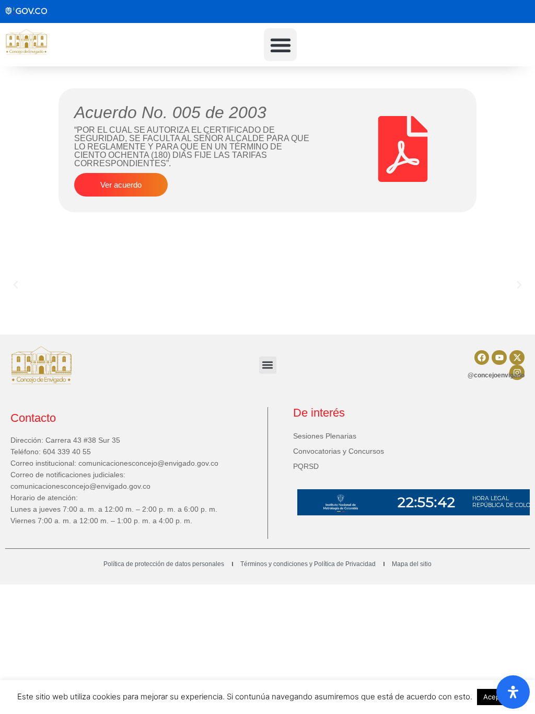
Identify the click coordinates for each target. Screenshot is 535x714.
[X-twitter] (517, 357)
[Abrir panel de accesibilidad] (513, 692)
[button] (280, 44)
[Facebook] (482, 357)
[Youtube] (499, 357)
